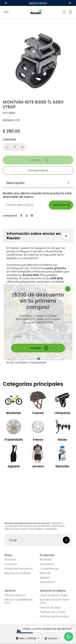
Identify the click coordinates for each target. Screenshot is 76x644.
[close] (67, 289)
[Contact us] (68, 636)
